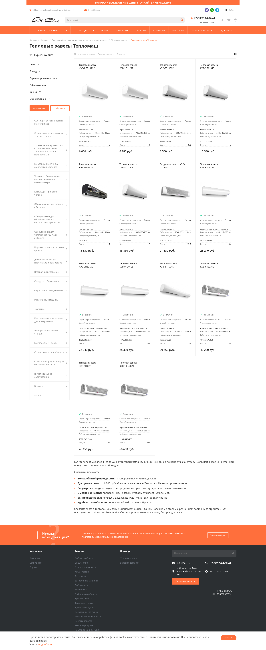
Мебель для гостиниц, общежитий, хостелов (46, 165)
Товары (79, 551)
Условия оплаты (128, 558)
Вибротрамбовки (84, 558)
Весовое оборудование (46, 271)
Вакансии (35, 558)
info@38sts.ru (94, 10)
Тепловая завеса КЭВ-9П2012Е (128, 265)
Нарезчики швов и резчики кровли (49, 249)
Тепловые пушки (84, 603)
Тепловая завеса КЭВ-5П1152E (168, 66)
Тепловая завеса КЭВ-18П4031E (128, 364)
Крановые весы (83, 598)
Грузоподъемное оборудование (43, 375)
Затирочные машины (86, 580)
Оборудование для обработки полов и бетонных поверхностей (47, 219)
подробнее (45, 644)
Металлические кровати (88, 616)
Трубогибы (40, 308)
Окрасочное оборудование (48, 290)
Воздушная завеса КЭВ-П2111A (172, 166)
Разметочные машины (46, 299)
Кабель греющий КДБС (87, 629)
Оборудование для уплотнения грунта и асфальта (45, 234)
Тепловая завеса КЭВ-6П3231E (209, 265)
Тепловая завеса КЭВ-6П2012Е (209, 166)
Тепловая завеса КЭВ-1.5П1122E (88, 66)
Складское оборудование (47, 281)
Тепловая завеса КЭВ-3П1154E (209, 66)
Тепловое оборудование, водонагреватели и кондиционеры (47, 179)
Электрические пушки (87, 611)
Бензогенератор (83, 620)
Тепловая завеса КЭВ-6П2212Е (88, 265)
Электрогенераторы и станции (46, 332)
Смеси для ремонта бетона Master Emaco (48, 122)
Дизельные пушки (84, 607)
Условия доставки (129, 562)
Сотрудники (36, 562)
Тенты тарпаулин (84, 625)
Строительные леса (85, 567)
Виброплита (81, 585)
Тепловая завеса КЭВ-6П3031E (88, 364)
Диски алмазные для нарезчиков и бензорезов (48, 261)
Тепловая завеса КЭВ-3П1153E (88, 166)
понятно (228, 637)
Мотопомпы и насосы (45, 342)
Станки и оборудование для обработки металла (49, 363)
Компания (36, 551)
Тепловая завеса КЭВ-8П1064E (168, 265)
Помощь (125, 551)
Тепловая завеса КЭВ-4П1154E (128, 166)
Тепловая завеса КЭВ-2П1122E (128, 66)
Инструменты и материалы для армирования (49, 320)
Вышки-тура (81, 562)
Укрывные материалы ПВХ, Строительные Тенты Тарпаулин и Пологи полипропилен (48, 150)
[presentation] (77, 94)
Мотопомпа (81, 589)
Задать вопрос (218, 535)
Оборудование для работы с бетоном (48, 206)
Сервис (33, 567)
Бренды (38, 386)
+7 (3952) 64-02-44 (204, 18)
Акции (37, 395)
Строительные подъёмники (49, 352)
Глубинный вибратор (86, 594)
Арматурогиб (82, 571)
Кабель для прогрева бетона (45, 193)
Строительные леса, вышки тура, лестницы (49, 135)
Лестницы (80, 576)
